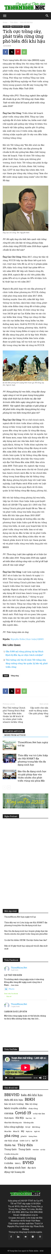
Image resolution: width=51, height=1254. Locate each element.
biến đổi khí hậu (32, 1095)
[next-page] (8, 787)
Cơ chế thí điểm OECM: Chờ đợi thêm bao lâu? (25, 940)
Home (5, 22)
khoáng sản (29, 1122)
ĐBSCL (18, 1163)
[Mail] (25, 1236)
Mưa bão (7, 1131)
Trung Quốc (10, 1149)
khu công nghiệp (14, 1126)
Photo (11, 989)
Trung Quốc (24, 1149)
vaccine (36, 1149)
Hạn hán (29, 1118)
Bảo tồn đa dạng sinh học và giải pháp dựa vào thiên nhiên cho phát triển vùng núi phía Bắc (32, 776)
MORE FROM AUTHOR (15, 735)
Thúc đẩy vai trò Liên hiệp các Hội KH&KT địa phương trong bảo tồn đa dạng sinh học (33, 760)
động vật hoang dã (14, 1171)
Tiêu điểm (14, 22)
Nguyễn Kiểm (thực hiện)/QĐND (27, 639)
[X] (11, 52)
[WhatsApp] (24, 52)
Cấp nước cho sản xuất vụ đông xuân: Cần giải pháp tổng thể (38, 712)
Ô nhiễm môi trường (20, 1158)
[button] (4, 16)
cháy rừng (33, 1108)
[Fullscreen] (44, 1077)
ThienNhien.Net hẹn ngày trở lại (20, 916)
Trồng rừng (15, 676)
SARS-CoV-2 (25, 1141)
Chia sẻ (8, 996)
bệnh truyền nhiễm (15, 1108)
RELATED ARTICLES (13, 731)
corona (8, 1113)
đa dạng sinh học (15, 1167)
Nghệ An (29, 1131)
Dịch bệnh (9, 1118)
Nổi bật (26, 26)
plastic (24, 1136)
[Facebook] (5, 52)
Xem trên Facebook (11, 993)
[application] (25, 1067)
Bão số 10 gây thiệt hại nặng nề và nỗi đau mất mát (26, 947)
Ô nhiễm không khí (11, 1154)
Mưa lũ (16, 1131)
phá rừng (11, 1135)
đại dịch (32, 1167)
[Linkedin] (18, 1236)
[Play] (6, 1077)
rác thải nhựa (11, 1140)
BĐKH (30, 1099)
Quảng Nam (33, 1136)
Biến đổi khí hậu (26, 22)
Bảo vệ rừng (31, 1104)
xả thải (42, 1150)
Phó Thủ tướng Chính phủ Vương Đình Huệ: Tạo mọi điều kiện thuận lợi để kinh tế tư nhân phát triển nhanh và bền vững (14, 714)
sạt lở (35, 1140)
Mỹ (22, 1131)
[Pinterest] (18, 52)
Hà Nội (20, 1117)
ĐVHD (28, 1162)
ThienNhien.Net (19, 967)
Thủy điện (25, 1145)
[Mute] (40, 1077)
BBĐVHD (11, 1094)
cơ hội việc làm (39, 1113)
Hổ (34, 1118)
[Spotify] (32, 1236)
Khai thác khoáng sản (13, 1122)
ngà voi (37, 1131)
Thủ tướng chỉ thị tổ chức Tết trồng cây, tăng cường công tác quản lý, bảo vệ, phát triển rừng (27, 663)
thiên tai (10, 1145)
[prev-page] (4, 787)
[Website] (40, 1236)
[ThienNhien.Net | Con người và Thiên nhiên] (25, 6)
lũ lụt (27, 1127)
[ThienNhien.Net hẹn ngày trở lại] (9, 745)
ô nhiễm (8, 1163)
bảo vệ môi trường (14, 1104)
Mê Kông (36, 1127)
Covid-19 (23, 1112)
